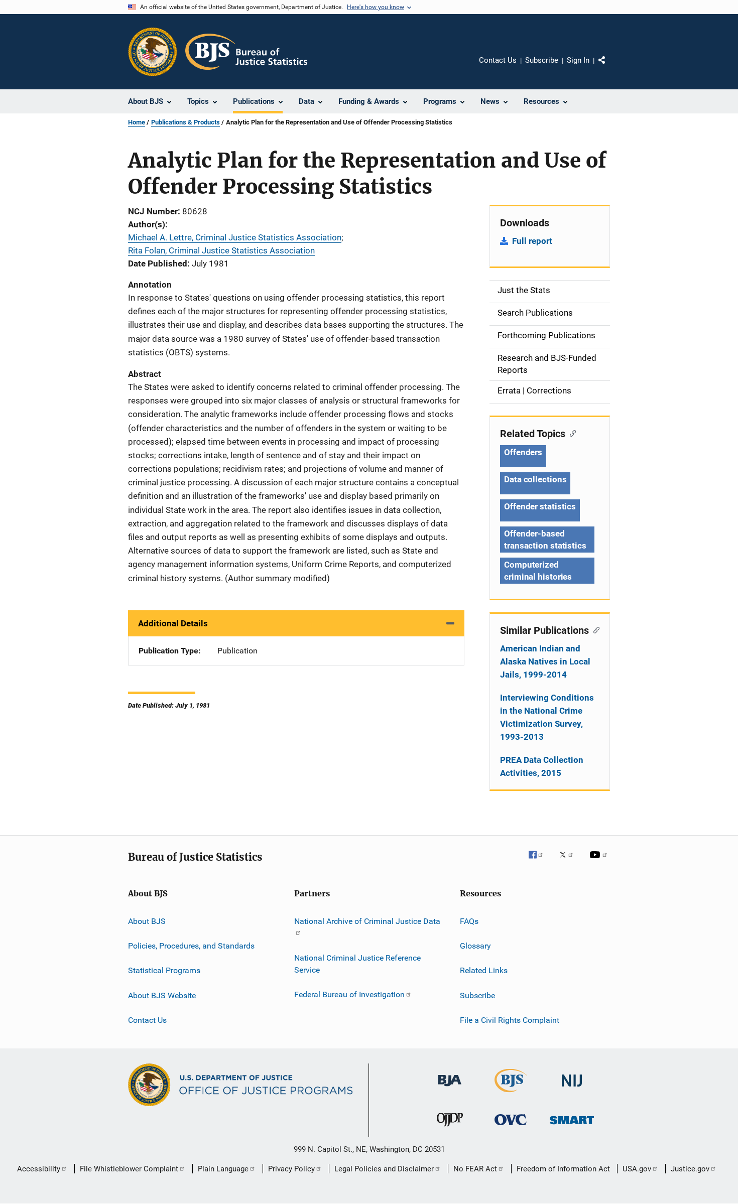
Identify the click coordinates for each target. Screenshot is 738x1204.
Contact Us (498, 60)
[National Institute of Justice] (572, 1088)
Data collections (535, 479)
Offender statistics (540, 506)
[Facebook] (540, 862)
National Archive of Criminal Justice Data (367, 920)
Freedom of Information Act (563, 1168)
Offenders (523, 452)
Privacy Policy (291, 1168)
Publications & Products (185, 122)
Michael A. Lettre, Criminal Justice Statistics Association (234, 237)
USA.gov (637, 1168)
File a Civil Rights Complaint (509, 1020)
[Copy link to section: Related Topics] (570, 433)
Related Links (484, 970)
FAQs (469, 920)
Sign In (578, 60)
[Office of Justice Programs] (152, 51)
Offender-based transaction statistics (545, 539)
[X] (570, 862)
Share (610, 67)
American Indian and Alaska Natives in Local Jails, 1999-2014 (545, 661)
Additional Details (173, 623)
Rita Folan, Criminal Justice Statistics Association (221, 250)
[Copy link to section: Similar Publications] (594, 629)
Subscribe (541, 60)
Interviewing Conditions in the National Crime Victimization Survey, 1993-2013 (547, 717)
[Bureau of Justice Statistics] (511, 1094)
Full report (532, 241)
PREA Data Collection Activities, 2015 (541, 766)
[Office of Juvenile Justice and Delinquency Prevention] (450, 1128)
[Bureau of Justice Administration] (449, 1088)
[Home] (246, 52)
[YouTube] (600, 862)
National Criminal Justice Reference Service (357, 964)
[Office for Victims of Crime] (511, 1127)
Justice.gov (690, 1168)
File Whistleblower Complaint (129, 1168)
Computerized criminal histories (538, 571)
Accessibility (38, 1168)
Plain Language (223, 1168)
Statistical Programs (164, 970)
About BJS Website (162, 995)
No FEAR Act (475, 1168)
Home (136, 122)
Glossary (475, 946)
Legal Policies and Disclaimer (384, 1168)
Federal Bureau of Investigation (349, 994)
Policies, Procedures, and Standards (191, 946)
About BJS (147, 920)
